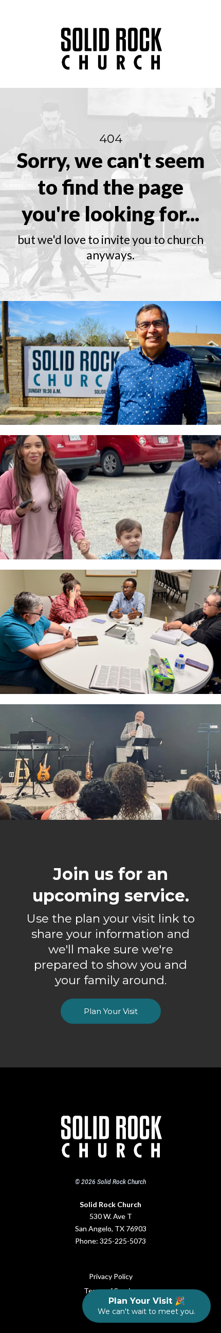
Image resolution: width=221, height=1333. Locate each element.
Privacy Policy (111, 1276)
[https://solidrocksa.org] (110, 1132)
